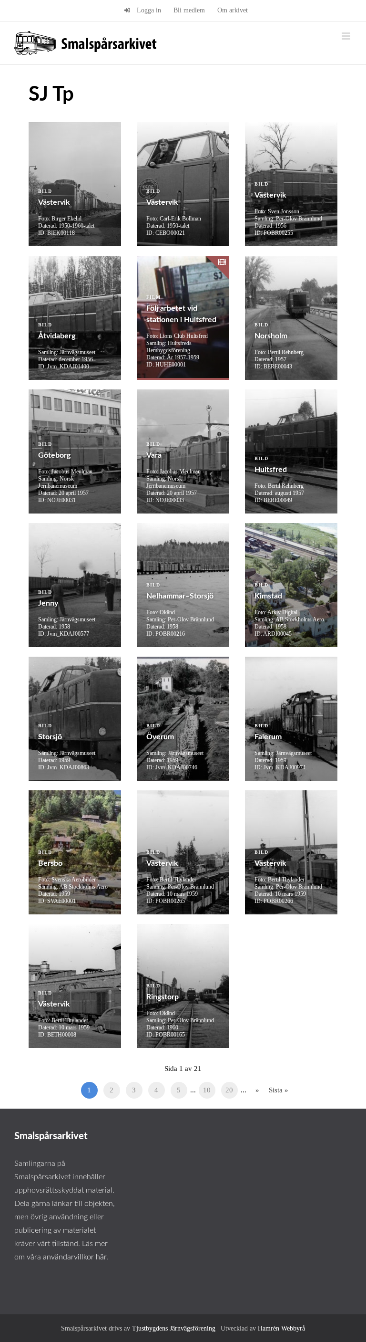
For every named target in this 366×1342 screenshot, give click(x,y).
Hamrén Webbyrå (281, 1328)
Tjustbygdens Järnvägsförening (173, 1328)
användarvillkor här (74, 1257)
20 (229, 1090)
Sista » (278, 1090)
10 (207, 1090)
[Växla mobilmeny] (347, 36)
